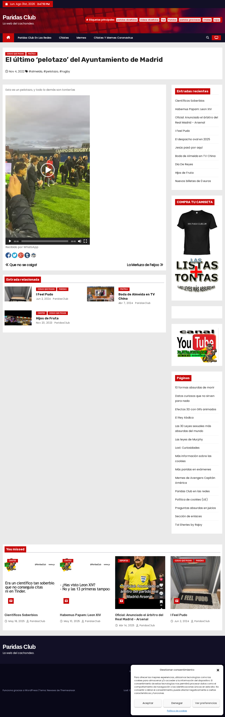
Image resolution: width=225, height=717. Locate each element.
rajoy (217, 19)
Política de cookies (177, 710)
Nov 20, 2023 (44, 322)
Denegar (177, 703)
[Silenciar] (79, 241)
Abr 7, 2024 (125, 303)
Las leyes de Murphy (189, 439)
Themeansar (67, 690)
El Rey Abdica (184, 418)
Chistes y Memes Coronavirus (113, 37)
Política (32, 53)
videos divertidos (149, 19)
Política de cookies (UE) (191, 499)
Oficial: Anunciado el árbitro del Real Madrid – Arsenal (139, 617)
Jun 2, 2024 (43, 299)
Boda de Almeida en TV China (195, 156)
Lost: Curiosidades (187, 448)
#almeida (35, 71)
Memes (81, 37)
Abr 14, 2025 (127, 625)
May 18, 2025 (16, 621)
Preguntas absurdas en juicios (195, 508)
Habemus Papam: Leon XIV (193, 109)
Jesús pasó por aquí (189, 148)
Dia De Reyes (184, 164)
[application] (47, 170)
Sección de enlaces (188, 516)
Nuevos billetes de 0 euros (193, 181)
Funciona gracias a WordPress (20, 690)
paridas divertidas (127, 19)
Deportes (124, 560)
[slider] (44, 241)
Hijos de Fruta (47, 318)
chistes (207, 19)
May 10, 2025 (72, 621)
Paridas (172, 19)
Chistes (64, 37)
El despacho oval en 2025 (192, 139)
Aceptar (148, 703)
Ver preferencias (206, 703)
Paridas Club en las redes (35, 37)
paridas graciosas (190, 19)
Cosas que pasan (15, 53)
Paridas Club (19, 17)
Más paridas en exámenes (193, 469)
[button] (218, 670)
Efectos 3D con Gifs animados (195, 409)
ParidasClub (60, 299)
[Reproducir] (10, 241)
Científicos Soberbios (189, 101)
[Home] (8, 37)
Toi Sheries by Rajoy (188, 525)
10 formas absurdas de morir (194, 387)
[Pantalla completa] (85, 241)
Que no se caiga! (23, 264)
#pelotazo (50, 71)
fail (163, 19)
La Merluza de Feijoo (143, 264)
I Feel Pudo (44, 294)
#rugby (64, 71)
